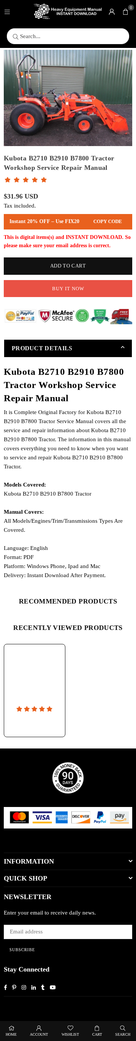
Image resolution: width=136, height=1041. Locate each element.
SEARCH (122, 1034)
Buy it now (68, 288)
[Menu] (7, 11)
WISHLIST (70, 1034)
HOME (11, 1034)
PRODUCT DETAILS (42, 348)
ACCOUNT (39, 1034)
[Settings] (112, 11)
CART (97, 1034)
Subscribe (22, 949)
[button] (125, 11)
